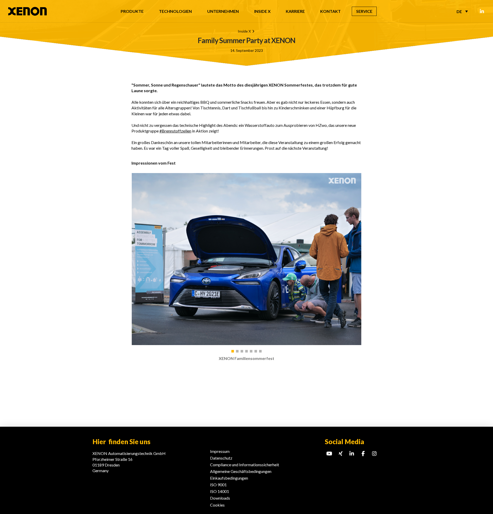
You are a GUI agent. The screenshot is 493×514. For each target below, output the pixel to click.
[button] (232, 351)
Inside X (244, 31)
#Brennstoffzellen (175, 130)
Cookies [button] (217, 504)
